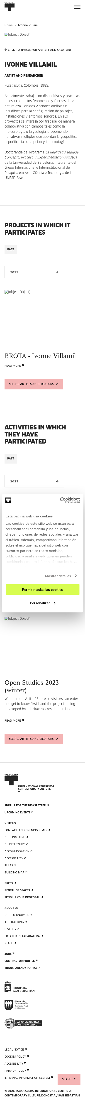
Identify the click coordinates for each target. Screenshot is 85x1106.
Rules (9, 865)
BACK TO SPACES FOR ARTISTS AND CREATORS (39, 50)
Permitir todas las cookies (42, 590)
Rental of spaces (17, 890)
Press (9, 883)
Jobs (8, 954)
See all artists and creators (31, 384)
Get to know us (17, 915)
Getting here (15, 837)
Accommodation (17, 851)
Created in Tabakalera (22, 936)
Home (9, 25)
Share (66, 1079)
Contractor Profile (20, 961)
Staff (9, 943)
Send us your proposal (22, 897)
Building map (14, 872)
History (10, 929)
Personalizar (40, 603)
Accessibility (14, 858)
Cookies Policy (15, 1057)
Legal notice (14, 1049)
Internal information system (27, 1078)
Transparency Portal (21, 968)
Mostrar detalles (58, 576)
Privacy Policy (15, 1071)
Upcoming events (17, 812)
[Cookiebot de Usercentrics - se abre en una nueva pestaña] (60, 500)
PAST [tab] (10, 249)
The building (14, 922)
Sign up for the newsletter (25, 805)
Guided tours (15, 844)
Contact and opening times (26, 830)
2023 (14, 272)
